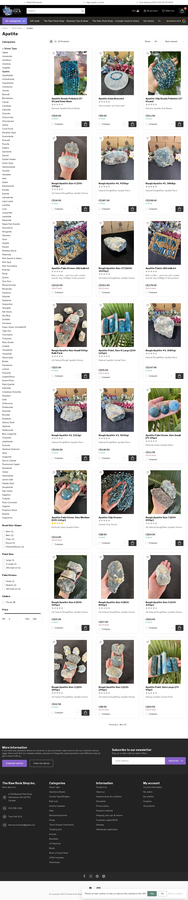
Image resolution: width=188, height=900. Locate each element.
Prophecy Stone (9, 510)
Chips (10, 539)
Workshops (54, 862)
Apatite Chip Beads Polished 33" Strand (164, 100)
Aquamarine (8, 83)
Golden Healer (9, 159)
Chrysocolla (7, 117)
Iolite (4, 399)
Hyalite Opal (8, 483)
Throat (10, 602)
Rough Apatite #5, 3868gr (161, 183)
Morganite (7, 231)
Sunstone (6, 323)
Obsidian (6, 235)
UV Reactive (55, 843)
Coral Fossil (7, 128)
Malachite (6, 220)
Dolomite (6, 411)
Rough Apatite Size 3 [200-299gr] (67, 688)
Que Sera (6, 281)
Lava (4, 209)
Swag (52, 820)
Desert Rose (8, 380)
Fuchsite (6, 445)
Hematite (6, 174)
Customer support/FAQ (107, 820)
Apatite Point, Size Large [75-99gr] (162, 688)
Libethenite (7, 441)
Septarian (6, 300)
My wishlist (148, 796)
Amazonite (7, 56)
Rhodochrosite (9, 285)
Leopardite (7, 212)
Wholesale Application (107, 829)
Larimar (5, 369)
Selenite (6, 296)
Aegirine (6, 506)
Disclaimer (101, 801)
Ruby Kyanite (8, 384)
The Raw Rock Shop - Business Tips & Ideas (66, 20)
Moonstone (7, 227)
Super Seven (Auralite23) (14, 327)
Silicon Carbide (9, 460)
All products (149, 806)
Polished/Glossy (15, 547)
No (162, 893)
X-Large (11, 564)
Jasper (5, 182)
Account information (152, 787)
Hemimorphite (8, 167)
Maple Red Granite (11, 224)
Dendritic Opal (9, 132)
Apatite (29, 28)
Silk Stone (7, 311)
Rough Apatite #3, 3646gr (114, 435)
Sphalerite (7, 468)
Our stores (148, 20)
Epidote (5, 514)
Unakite (5, 346)
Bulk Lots (53, 801)
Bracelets (53, 838)
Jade (4, 178)
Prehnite (6, 269)
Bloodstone (7, 98)
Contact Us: (101, 787)
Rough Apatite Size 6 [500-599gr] (67, 603)
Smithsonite (7, 430)
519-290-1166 (15, 808)
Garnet (5, 155)
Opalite (5, 243)
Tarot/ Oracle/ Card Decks (61, 824)
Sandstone (7, 365)
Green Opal (7, 163)
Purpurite (6, 372)
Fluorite (5, 144)
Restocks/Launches (58, 815)
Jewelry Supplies (57, 806)
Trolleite (6, 498)
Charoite (6, 113)
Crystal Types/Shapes (59, 796)
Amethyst (6, 60)
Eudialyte (6, 418)
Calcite (5, 102)
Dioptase (6, 395)
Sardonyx (6, 292)
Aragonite (6, 456)
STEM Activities (56, 857)
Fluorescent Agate (11, 464)
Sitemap (100, 824)
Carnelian (6, 106)
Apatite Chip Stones (110, 517)
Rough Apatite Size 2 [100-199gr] (114, 688)
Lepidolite (6, 216)
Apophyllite (7, 75)
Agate (5, 52)
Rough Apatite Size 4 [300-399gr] (67, 184)
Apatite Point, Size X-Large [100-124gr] (117, 351)
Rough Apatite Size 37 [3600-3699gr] (116, 269)
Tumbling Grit (55, 829)
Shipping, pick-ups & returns (109, 815)
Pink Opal (6, 262)
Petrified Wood (9, 250)
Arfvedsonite (8, 79)
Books (52, 848)
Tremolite (6, 437)
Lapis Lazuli (7, 201)
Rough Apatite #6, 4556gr (114, 183)
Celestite (6, 109)
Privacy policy (102, 806)
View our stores (41, 763)
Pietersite (6, 254)
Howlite (6, 170)
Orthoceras (7, 403)
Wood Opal (7, 357)
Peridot (5, 247)
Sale (51, 810)
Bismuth (6, 94)
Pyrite (4, 273)
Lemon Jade (7, 479)
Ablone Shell (8, 422)
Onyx (4, 239)
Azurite (5, 90)
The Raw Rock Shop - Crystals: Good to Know (115, 20)
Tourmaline (7, 334)
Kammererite (8, 186)
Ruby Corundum (9, 502)
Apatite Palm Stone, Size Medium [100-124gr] (70, 518)
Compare (59, 124)
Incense (52, 834)
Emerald (6, 140)
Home (5, 28)
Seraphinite (7, 487)
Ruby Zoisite (8, 342)
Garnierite (6, 151)
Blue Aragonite (9, 434)
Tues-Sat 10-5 (15, 816)
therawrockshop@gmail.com (21, 825)
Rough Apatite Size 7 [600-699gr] (161, 518)
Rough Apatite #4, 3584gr (161, 350)
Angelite (6, 67)
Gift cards (35, 20)
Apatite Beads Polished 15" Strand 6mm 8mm (67, 100)
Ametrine (6, 64)
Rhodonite (7, 289)
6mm (9, 531)
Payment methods (104, 810)
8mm (9, 535)
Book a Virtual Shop (58, 853)
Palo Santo (7, 491)
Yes (152, 893)
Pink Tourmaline (9, 266)
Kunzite (5, 189)
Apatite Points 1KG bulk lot (161, 268)
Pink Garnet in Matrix (12, 258)
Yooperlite (7, 353)
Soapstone (7, 517)
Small (10, 581)
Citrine (5, 125)
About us (100, 792)
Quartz (5, 277)
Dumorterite (7, 136)
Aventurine (7, 86)
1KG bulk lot (13, 568)
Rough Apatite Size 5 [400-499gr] (161, 603)
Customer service (14, 763)
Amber (5, 472)
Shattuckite (7, 407)
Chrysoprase (8, 121)
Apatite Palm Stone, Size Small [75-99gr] (163, 436)
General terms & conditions (109, 796)
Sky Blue (6, 315)
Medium (11, 585)
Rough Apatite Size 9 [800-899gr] (114, 603)
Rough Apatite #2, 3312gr (66, 435)
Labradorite (7, 197)
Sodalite (6, 319)
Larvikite (6, 205)
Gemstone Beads (57, 792)
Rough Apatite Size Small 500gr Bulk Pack (70, 351)
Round (10, 543)
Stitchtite (6, 388)
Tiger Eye (6, 331)
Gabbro (5, 147)
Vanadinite (7, 350)
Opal (4, 453)
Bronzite (6, 414)
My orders (147, 792)
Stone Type (17, 28)
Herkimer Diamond (10, 449)
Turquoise (6, 338)
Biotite (5, 361)
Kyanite (5, 193)
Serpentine (7, 304)
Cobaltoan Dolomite (11, 392)
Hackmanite (7, 475)
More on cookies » (176, 893)
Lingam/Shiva (8, 376)
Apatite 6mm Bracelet (111, 98)
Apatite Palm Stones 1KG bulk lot (70, 268)
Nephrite (6, 426)
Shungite (6, 308)
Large (10, 560)
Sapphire (6, 494)
